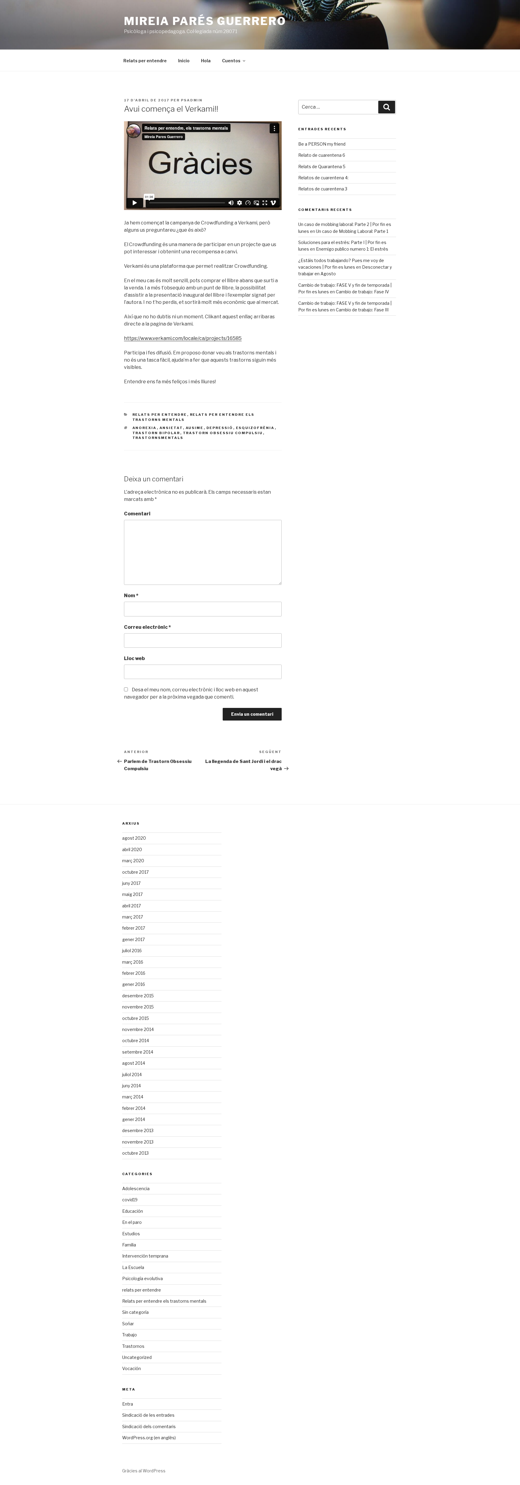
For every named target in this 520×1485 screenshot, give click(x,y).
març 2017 (132, 916)
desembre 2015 (138, 995)
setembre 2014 (137, 1051)
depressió (219, 428)
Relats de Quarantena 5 (321, 166)
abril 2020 (132, 849)
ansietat (171, 428)
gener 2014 (133, 1119)
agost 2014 (133, 1063)
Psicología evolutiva (142, 1278)
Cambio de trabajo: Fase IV (362, 291)
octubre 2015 (135, 1018)
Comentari (137, 514)
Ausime (195, 428)
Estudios (131, 1233)
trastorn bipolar (156, 433)
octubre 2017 (135, 872)
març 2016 (132, 962)
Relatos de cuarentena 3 (322, 188)
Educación (132, 1211)
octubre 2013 (135, 1153)
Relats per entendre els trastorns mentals (164, 1301)
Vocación (131, 1368)
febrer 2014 (133, 1108)
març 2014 (132, 1096)
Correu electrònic (147, 627)
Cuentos (231, 60)
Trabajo (129, 1334)
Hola (206, 60)
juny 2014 (131, 1085)
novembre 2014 (138, 1029)
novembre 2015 (138, 1006)
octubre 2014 (135, 1040)
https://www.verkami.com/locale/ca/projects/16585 (183, 338)
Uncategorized (137, 1357)
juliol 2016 (132, 950)
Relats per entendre (145, 60)
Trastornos (133, 1346)
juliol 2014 (132, 1074)
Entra (127, 1403)
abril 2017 (131, 905)
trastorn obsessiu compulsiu (223, 433)
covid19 (130, 1199)
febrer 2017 (133, 928)
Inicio (184, 60)
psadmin (192, 100)
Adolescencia (136, 1188)
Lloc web (134, 658)
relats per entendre (159, 414)
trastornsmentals (158, 438)
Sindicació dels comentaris (149, 1426)
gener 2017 (133, 939)
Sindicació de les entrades (148, 1415)
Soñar (128, 1323)
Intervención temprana (145, 1255)
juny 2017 (131, 883)
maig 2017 (132, 894)
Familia (129, 1244)
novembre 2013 (137, 1141)
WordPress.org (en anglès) (149, 1437)
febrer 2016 (133, 973)
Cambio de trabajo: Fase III (362, 309)
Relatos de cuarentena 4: (323, 177)
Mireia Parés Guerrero (205, 21)
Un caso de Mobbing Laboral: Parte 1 (352, 231)
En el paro (132, 1222)
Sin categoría (135, 1312)
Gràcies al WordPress (144, 1470)
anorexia (144, 428)
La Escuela (133, 1267)
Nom (131, 595)
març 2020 (133, 860)
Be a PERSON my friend (321, 144)
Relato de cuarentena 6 (321, 155)
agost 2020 (134, 838)
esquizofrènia (255, 428)
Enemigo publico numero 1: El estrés (352, 249)
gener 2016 (133, 984)
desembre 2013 (137, 1130)
